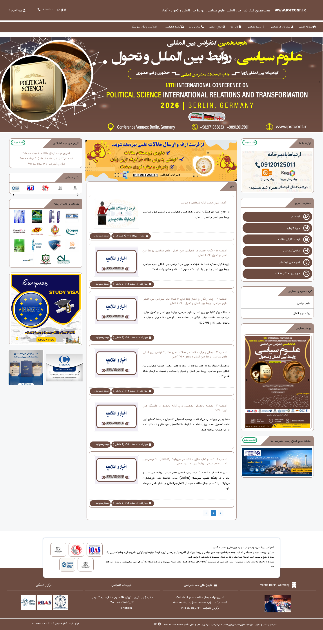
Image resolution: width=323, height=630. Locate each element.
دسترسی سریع (303, 203)
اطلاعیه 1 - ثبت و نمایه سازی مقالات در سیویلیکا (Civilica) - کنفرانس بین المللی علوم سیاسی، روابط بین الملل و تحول (185, 461)
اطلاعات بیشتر (250, 142)
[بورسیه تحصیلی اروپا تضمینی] (46, 309)
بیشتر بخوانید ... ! (100, 236)
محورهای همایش (297, 291)
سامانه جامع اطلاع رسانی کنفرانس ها (290, 441)
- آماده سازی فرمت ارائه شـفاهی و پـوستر (203, 203)
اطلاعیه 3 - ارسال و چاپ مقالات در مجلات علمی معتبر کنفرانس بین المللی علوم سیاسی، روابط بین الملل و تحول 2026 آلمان (185, 354)
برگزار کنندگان (72, 178)
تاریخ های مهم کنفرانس (66, 143)
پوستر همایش (303, 328)
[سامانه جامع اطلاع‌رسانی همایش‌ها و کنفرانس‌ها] (277, 462)
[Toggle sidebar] (313, 10)
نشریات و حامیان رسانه (66, 204)
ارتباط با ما (305, 143)
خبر (232, 186)
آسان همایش (61, 623)
